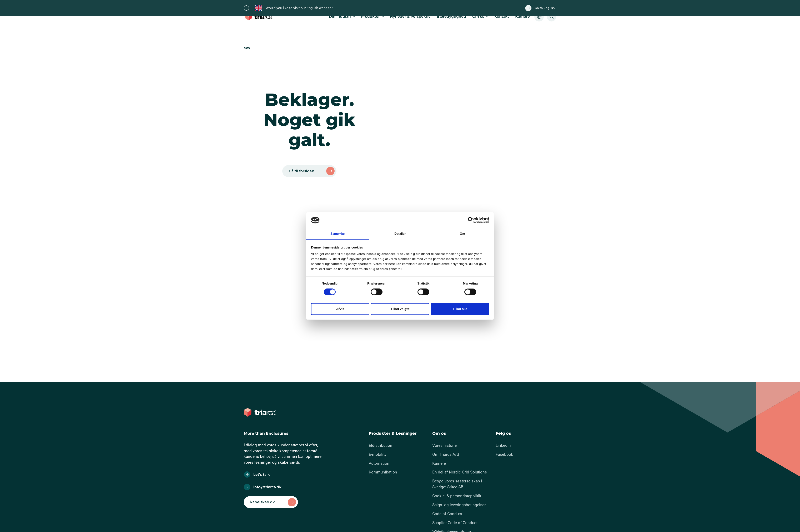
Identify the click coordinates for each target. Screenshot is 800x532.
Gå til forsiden (301, 171)
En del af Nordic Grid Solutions (459, 472)
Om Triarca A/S (445, 454)
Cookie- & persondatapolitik (456, 495)
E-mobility (377, 454)
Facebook (504, 454)
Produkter (370, 16)
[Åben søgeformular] (551, 16)
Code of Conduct (447, 513)
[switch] (373, 291)
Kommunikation (383, 472)
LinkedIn (503, 445)
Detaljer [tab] (400, 234)
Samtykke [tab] (337, 234)
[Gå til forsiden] (260, 16)
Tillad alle (460, 309)
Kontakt (501, 16)
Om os (478, 16)
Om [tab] (462, 234)
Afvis (340, 309)
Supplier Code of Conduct (455, 522)
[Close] (246, 8)
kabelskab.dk (262, 502)
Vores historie (444, 445)
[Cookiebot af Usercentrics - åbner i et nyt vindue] (471, 220)
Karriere (522, 16)
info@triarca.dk (267, 487)
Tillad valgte (400, 309)
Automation (379, 463)
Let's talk (261, 474)
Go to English (545, 8)
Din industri (340, 16)
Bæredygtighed (451, 16)
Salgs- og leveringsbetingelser (459, 504)
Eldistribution (380, 445)
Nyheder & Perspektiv (410, 16)
